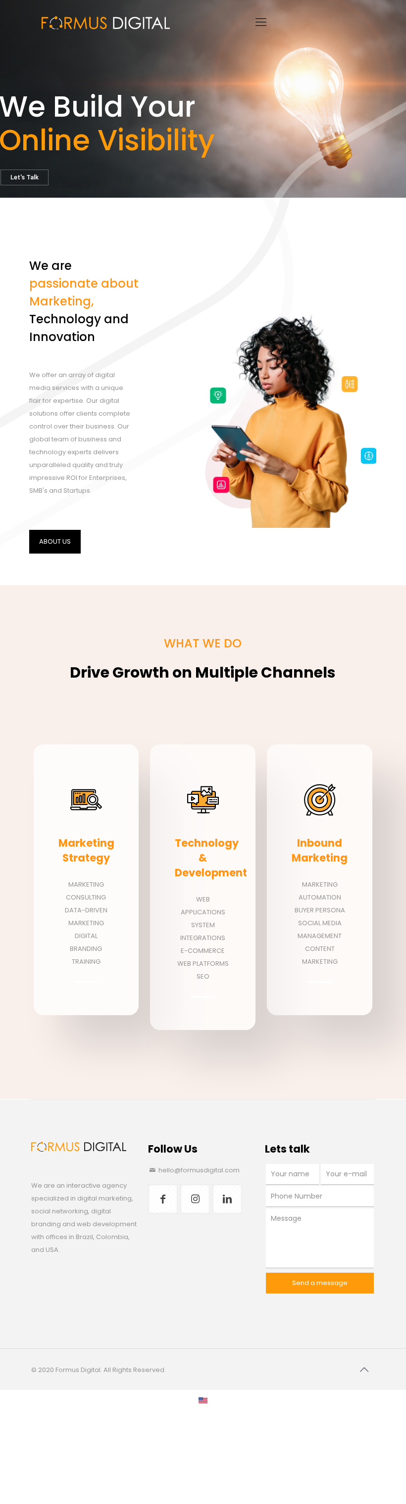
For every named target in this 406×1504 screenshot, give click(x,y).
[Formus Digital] (105, 22)
